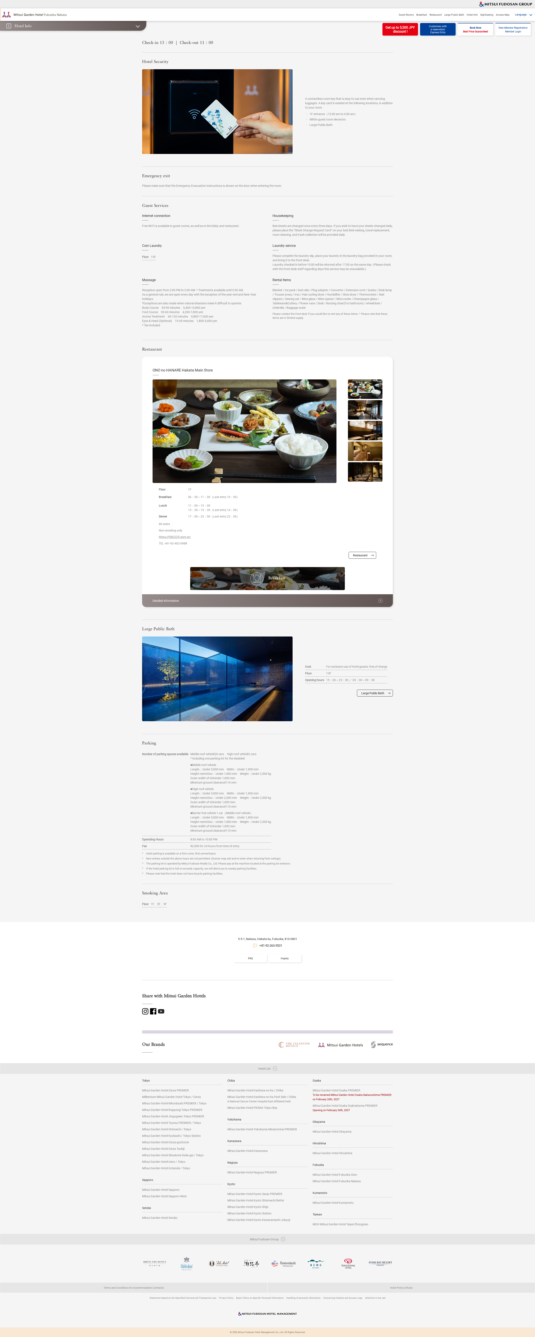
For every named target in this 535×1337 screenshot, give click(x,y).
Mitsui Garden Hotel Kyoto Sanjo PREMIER (254, 1194)
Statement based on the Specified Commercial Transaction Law (183, 1297)
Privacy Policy (226, 1297)
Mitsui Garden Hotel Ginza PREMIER (165, 1090)
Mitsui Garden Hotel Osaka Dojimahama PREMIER (345, 1108)
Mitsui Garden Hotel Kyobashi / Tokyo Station (171, 1136)
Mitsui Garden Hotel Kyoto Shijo (247, 1207)
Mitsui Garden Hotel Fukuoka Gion (335, 1175)
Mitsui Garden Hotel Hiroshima (332, 1153)
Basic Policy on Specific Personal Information (260, 1297)
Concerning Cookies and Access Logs (342, 1297)
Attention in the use (375, 1297)
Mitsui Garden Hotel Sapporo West (164, 1196)
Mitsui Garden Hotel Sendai (159, 1218)
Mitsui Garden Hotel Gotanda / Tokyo (166, 1168)
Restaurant (435, 14)
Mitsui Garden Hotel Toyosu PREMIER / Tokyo (171, 1123)
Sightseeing (486, 14)
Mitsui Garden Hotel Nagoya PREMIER (252, 1172)
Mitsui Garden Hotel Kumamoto (333, 1203)
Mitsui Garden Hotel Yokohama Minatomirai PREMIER (262, 1129)
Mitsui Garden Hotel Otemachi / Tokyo (166, 1129)
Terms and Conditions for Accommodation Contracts (134, 1287)
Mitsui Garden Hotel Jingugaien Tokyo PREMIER (173, 1116)
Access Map (503, 14)
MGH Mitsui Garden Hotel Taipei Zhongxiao (340, 1224)
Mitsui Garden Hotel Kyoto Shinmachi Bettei (255, 1200)
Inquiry (285, 958)
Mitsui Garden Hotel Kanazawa (247, 1151)
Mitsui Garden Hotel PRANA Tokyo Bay (252, 1108)
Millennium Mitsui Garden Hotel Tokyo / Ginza (171, 1097)
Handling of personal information (303, 1297)
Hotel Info (472, 14)
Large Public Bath (454, 14)
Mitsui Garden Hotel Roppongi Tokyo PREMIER (172, 1110)
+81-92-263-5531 (270, 945)
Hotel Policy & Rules (401, 1287)
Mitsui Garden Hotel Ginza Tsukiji (163, 1149)
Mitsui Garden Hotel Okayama (332, 1131)
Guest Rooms (406, 14)
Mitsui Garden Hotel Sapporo (161, 1190)
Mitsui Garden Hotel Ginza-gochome (165, 1142)
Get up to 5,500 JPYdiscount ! (400, 29)
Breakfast (421, 14)
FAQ (250, 958)
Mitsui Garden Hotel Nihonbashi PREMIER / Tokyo (174, 1103)
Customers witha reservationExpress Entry (438, 29)
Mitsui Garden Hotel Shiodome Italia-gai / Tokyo (173, 1155)
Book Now (475, 29)
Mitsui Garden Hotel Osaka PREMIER (352, 1094)
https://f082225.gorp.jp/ (175, 537)
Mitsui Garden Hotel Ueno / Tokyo (163, 1162)
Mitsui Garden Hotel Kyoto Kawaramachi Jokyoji (258, 1220)
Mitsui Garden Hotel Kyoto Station (249, 1213)
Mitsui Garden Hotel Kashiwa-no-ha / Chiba (255, 1090)
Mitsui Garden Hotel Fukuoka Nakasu (337, 1181)
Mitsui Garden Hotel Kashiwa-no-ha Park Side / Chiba (261, 1099)
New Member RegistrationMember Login (513, 29)
